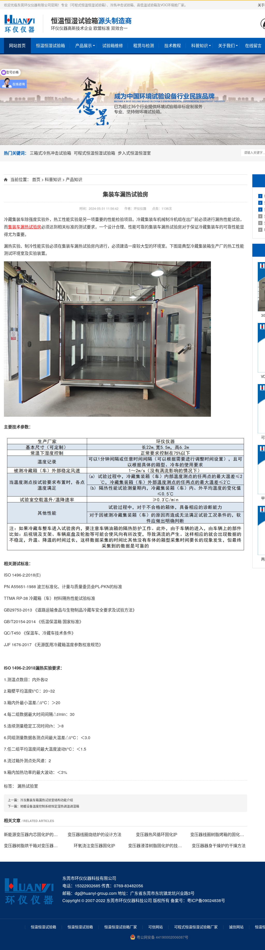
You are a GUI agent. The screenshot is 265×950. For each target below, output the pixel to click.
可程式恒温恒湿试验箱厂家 (196, 926)
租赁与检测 (143, 45)
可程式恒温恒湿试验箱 (94, 153)
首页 (36, 179)
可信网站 (155, 926)
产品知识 (74, 179)
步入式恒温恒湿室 (134, 153)
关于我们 (226, 45)
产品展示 (83, 45)
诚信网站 (236, 926)
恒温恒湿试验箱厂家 (120, 926)
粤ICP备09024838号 (206, 900)
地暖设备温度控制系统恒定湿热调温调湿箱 (49, 806)
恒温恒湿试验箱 (50, 45)
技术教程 (172, 45)
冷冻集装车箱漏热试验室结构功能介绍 (46, 800)
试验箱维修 (112, 45)
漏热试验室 (27, 786)
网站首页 (17, 45)
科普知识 (199, 45)
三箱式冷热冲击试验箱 (50, 153)
